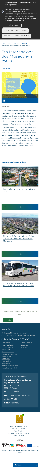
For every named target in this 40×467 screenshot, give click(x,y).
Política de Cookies (18, 429)
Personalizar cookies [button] (11, 25)
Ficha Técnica (18, 431)
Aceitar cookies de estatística (15, 31)
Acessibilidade (18, 435)
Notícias (24, 43)
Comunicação (13, 43)
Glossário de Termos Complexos (18, 433)
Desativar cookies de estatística (16, 36)
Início (3, 43)
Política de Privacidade (18, 426)
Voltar (9, 320)
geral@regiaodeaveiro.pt (20, 395)
